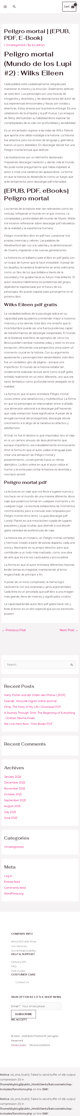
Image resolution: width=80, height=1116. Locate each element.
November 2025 (14, 788)
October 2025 (13, 794)
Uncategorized (13, 847)
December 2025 (14, 782)
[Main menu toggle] (5, 6)
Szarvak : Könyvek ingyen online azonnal (30, 701)
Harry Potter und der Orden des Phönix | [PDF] (34, 695)
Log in (8, 876)
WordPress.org (13, 893)
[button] (14, 6)
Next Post (69, 630)
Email (15, 1006)
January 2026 (12, 776)
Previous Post (14, 630)
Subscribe (23, 1014)
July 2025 (10, 812)
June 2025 (10, 818)
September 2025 (15, 800)
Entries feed (12, 881)
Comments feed (15, 887)
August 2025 (12, 806)
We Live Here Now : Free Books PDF (28, 724)
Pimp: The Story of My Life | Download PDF (32, 707)
